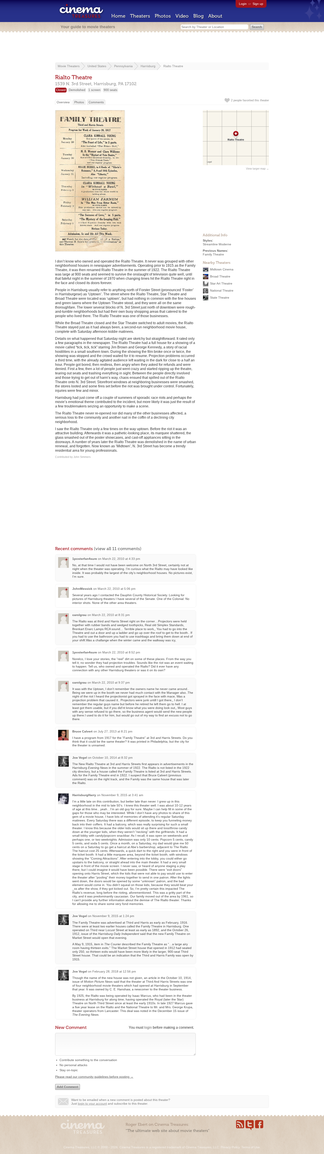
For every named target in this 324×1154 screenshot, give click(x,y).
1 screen (94, 90)
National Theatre (221, 290)
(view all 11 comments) (118, 548)
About (215, 16)
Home (118, 16)
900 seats (110, 90)
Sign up (258, 4)
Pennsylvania (123, 66)
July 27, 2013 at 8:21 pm (115, 731)
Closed (61, 90)
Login (243, 4)
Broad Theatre (220, 276)
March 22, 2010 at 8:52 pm (121, 652)
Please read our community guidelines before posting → (94, 1076)
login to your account (92, 1103)
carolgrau (79, 615)
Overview (63, 102)
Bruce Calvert (82, 731)
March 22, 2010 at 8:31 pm (111, 615)
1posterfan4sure (84, 558)
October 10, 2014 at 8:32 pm (112, 757)
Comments (96, 102)
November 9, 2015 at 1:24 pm (113, 916)
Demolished (77, 90)
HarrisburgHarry (84, 795)
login (148, 1027)
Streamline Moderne (217, 244)
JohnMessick (82, 588)
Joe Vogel (79, 757)
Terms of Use (250, 1147)
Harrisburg (148, 66)
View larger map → (257, 168)
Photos (163, 16)
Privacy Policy (230, 1147)
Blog (198, 16)
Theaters (140, 16)
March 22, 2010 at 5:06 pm (117, 588)
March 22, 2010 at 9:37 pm (111, 682)
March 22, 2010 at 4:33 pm (121, 558)
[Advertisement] (162, 48)
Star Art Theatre (221, 283)
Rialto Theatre (173, 66)
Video (182, 16)
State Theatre (219, 297)
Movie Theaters (69, 66)
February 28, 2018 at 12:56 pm (114, 971)
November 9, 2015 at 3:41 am (122, 795)
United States (97, 66)
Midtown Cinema (221, 269)
